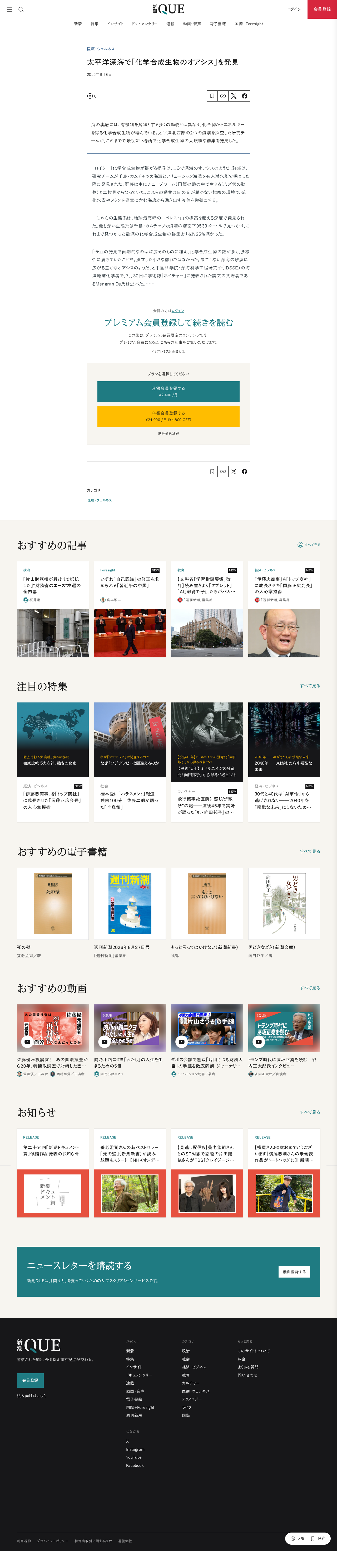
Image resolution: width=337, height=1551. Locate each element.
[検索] (21, 9)
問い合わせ (248, 1375)
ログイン (178, 311)
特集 (95, 24)
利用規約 (24, 1541)
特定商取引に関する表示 (93, 1541)
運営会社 (125, 1541)
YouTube (134, 1457)
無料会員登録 (168, 433)
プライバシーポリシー (52, 1541)
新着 (78, 24)
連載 (170, 24)
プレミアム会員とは (171, 351)
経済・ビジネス (194, 1367)
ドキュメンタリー (145, 24)
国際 (186, 1415)
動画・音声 (192, 24)
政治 (186, 1351)
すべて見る (312, 545)
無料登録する (294, 1272)
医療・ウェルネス (99, 500)
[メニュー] (9, 9)
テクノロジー (192, 1399)
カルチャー (191, 1383)
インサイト (115, 24)
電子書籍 (218, 24)
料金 (242, 1359)
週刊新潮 (134, 1415)
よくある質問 (248, 1367)
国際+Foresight (249, 24)
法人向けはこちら (32, 1396)
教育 (186, 1375)
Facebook (135, 1465)
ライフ (187, 1407)
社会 (186, 1359)
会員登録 (322, 9)
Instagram (135, 1449)
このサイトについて (254, 1351)
